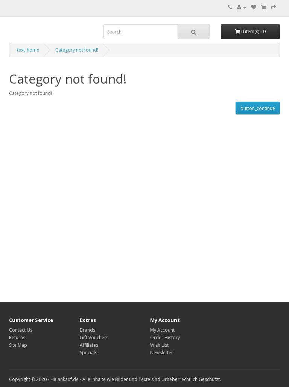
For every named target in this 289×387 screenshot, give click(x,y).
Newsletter (161, 352)
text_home (28, 50)
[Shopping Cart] (263, 7)
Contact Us (20, 330)
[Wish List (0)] (253, 7)
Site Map (18, 345)
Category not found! (76, 50)
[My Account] (241, 7)
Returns (17, 337)
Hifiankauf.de (64, 379)
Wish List (159, 345)
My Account (162, 330)
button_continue (257, 108)
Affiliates (89, 345)
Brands (87, 330)
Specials (88, 352)
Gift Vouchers (94, 337)
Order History (165, 337)
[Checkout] (273, 7)
